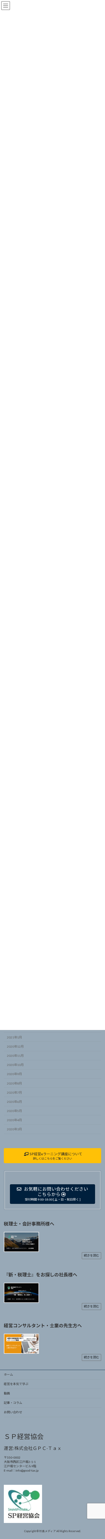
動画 (7, 1393)
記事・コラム (13, 1403)
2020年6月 (14, 1102)
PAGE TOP (97, 1487)
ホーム (8, 1374)
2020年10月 (15, 1065)
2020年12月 (15, 1046)
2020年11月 (15, 1056)
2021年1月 (14, 1037)
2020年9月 (14, 1074)
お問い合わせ (13, 1412)
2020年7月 (14, 1092)
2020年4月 (14, 1120)
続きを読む (91, 1255)
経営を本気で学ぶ (16, 1384)
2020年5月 (14, 1111)
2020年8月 (14, 1083)
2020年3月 (14, 1129)
